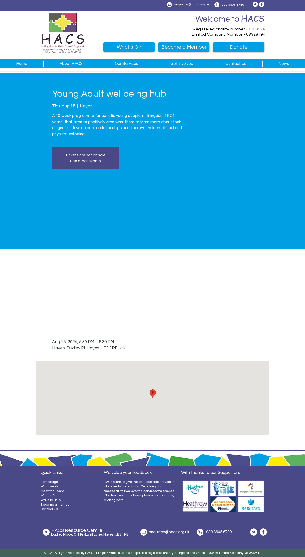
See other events (85, 161)
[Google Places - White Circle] (46, 532)
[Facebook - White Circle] (261, 4)
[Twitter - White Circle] (255, 4)
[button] (71, 64)
